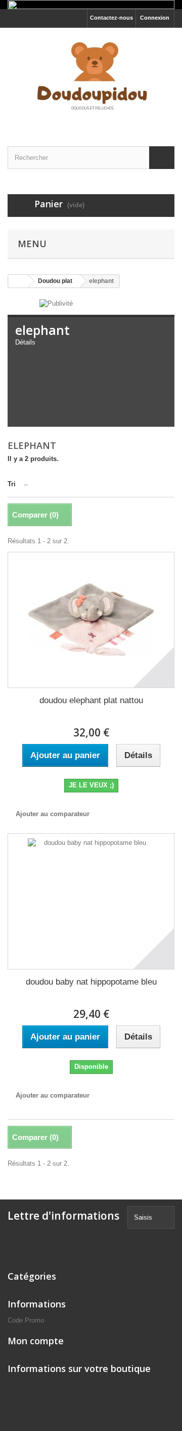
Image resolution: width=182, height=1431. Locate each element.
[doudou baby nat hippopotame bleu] (91, 901)
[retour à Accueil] (18, 281)
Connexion (154, 18)
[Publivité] (56, 303)
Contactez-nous (111, 18)
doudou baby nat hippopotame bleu (91, 982)
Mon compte (36, 1341)
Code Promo (26, 1320)
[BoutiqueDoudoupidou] (91, 78)
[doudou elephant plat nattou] (91, 620)
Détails (25, 342)
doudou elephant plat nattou (91, 700)
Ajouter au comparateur (52, 814)
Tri (12, 484)
